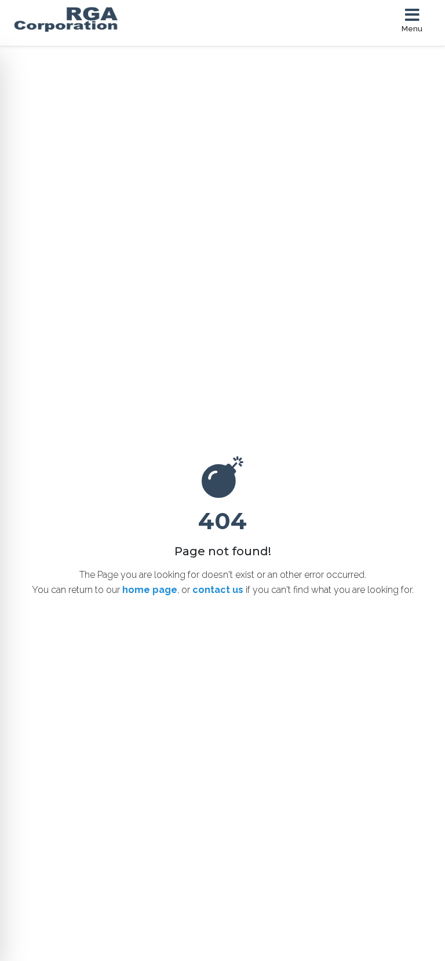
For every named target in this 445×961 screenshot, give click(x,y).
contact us (217, 589)
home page (149, 589)
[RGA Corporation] (137, 19)
